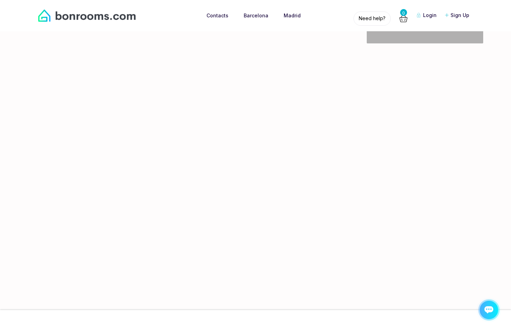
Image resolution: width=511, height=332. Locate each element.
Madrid (292, 15)
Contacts (217, 15)
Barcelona (256, 15)
